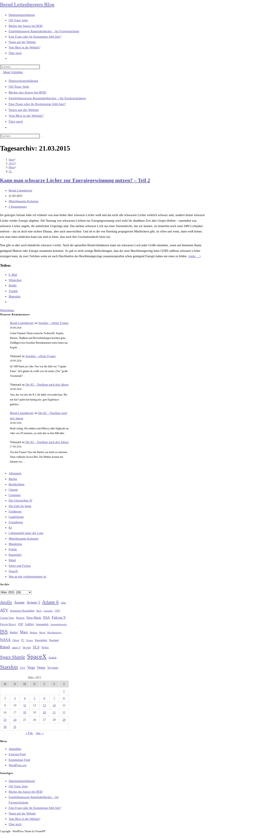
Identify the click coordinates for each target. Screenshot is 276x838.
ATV (4, 610)
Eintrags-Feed (17, 754)
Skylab (27, 647)
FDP (20, 624)
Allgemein (15, 473)
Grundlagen (16, 522)
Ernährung (15, 511)
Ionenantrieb (42, 624)
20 (44, 712)
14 (54, 705)
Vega (31, 667)
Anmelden (15, 749)
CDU (57, 610)
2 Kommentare (18, 206)
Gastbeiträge (16, 517)
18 (24, 712)
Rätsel (12, 560)
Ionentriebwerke (58, 624)
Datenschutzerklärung (23, 81)
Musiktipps (15, 544)
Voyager (52, 667)
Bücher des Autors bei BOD (27, 92)
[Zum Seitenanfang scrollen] (1, 835)
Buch (39, 610)
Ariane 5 (33, 602)
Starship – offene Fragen (53, 323)
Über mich (16, 121)
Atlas (63, 602)
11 (24, 705)
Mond (42, 632)
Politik (13, 549)
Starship (9, 667)
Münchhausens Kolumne (23, 201)
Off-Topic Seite (19, 86)
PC (22, 640)
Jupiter (14, 632)
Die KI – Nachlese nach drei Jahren (47, 384)
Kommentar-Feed (19, 760)
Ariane (19, 602)
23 (4, 719)
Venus (41, 667)
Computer (15, 495)
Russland (54, 640)
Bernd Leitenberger (20, 190)
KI (10, 527)
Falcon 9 (58, 617)
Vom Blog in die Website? (26, 115)
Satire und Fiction (20, 565)
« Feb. (29, 733)
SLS (36, 647)
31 (14, 727)
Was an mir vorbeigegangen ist (27, 576)
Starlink (52, 657)
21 (54, 712)
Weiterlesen (8, 310)
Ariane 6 (50, 602)
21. (10, 171)
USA (22, 668)
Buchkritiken (16, 484)
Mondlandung (54, 632)
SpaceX (13, 571)
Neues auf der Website (24, 110)
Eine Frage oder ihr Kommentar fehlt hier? (37, 104)
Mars (24, 632)
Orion (16, 640)
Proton (29, 640)
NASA (5, 640)
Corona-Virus (7, 618)
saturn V (16, 647)
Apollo (6, 602)
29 (64, 719)
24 (14, 719)
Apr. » (40, 733)
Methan (33, 632)
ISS (4, 631)
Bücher (13, 479)
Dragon (20, 617)
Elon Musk (34, 617)
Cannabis (48, 610)
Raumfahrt (15, 554)
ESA (46, 617)
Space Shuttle (12, 657)
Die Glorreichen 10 (20, 500)
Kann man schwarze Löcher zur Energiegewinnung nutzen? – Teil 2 (75, 180)
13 (44, 705)
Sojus (45, 647)
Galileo (29, 624)
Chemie (13, 489)
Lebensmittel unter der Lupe (26, 533)
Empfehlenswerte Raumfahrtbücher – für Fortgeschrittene (47, 98)
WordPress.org (18, 765)
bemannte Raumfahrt (22, 610)
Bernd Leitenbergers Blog (27, 4)
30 (4, 727)
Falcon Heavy (8, 624)
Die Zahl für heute (20, 506)
